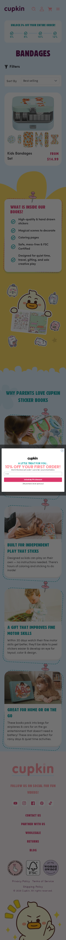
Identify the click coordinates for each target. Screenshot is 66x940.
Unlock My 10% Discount (33, 480)
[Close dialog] (62, 450)
